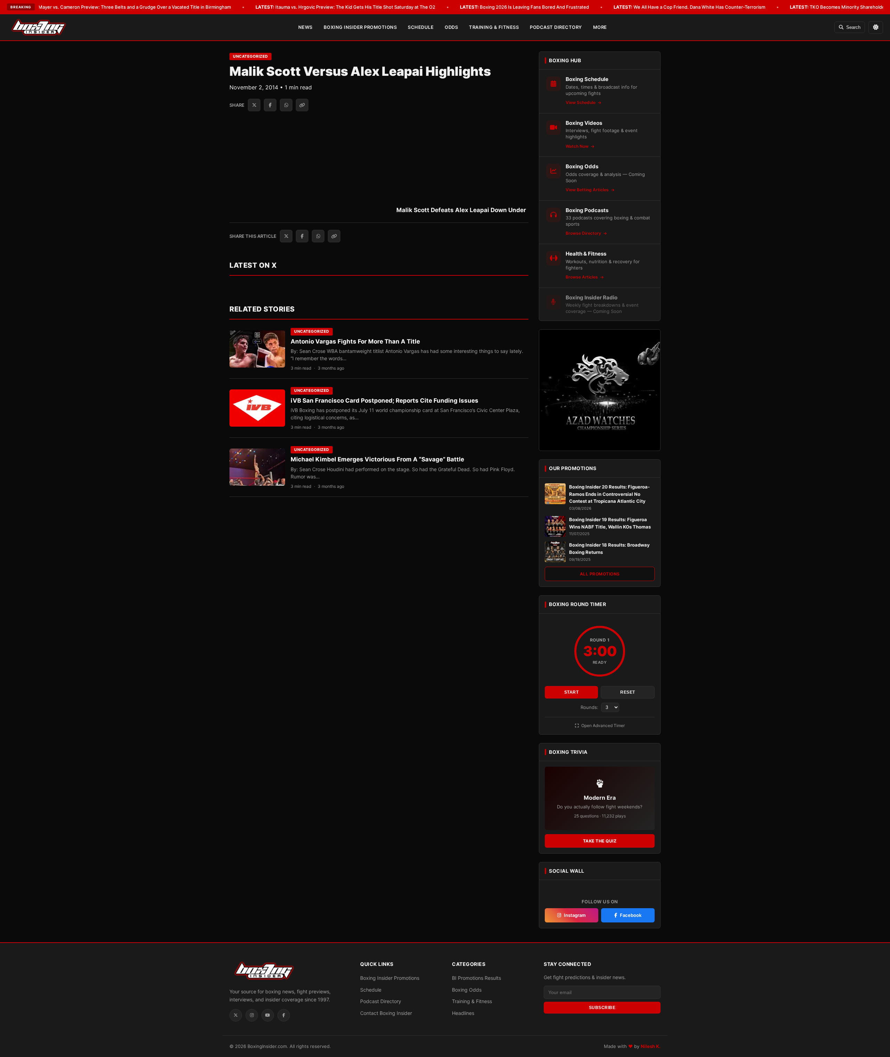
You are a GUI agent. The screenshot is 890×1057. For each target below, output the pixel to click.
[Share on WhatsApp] (286, 105)
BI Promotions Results (476, 978)
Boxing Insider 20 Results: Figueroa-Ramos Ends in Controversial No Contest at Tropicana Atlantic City (609, 494)
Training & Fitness (494, 27)
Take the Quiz (600, 841)
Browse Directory (584, 233)
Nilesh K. (651, 1046)
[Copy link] (302, 105)
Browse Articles (582, 277)
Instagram (575, 915)
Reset (627, 692)
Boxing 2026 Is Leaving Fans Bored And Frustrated (524, 7)
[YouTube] (267, 1015)
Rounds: (590, 707)
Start (571, 692)
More (600, 27)
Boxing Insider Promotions (360, 27)
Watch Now (578, 146)
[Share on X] (254, 105)
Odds (451, 27)
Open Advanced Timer (602, 725)
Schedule (421, 27)
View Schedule (581, 102)
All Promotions (600, 573)
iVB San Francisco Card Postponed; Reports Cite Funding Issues (384, 400)
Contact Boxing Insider (386, 1013)
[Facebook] (283, 1015)
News (305, 27)
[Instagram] (251, 1015)
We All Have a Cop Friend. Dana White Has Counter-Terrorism (689, 7)
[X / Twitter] (235, 1015)
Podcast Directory (556, 27)
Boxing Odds (467, 990)
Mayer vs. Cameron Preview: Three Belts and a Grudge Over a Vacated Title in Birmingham (124, 7)
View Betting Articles (588, 189)
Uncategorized (250, 56)
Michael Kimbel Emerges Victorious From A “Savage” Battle (377, 459)
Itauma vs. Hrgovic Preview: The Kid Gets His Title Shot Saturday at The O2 (345, 7)
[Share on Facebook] (270, 105)
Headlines (463, 1013)
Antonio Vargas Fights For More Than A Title (355, 341)
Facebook (630, 915)
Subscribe (602, 1007)
